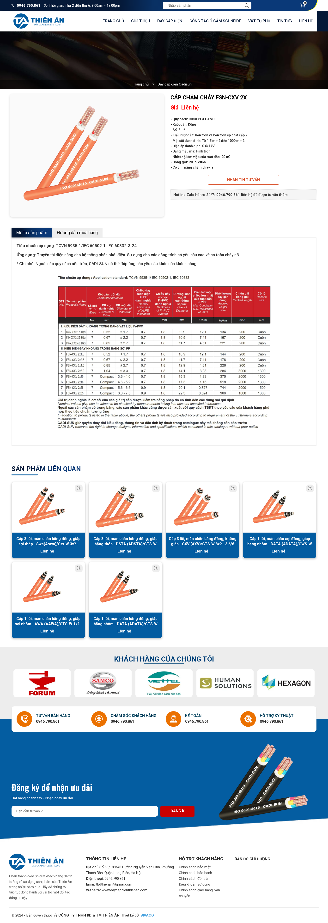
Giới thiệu (140, 21)
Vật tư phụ (259, 21)
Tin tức (284, 21)
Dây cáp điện (169, 21)
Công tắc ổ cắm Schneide (215, 21)
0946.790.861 (28, 5)
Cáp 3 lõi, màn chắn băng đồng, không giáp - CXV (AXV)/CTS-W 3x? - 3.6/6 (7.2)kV (203, 544)
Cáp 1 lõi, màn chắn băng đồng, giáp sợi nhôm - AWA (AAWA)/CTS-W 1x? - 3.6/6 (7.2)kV (48, 624)
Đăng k (177, 811)
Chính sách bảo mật (195, 867)
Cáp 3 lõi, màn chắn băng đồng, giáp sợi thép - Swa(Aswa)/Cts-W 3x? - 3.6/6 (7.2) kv (48, 544)
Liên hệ (306, 21)
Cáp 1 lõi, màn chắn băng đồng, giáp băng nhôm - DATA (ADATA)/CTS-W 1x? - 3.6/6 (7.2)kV (125, 624)
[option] (87, 154)
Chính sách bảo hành (195, 873)
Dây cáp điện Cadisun (175, 84)
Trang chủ (113, 21)
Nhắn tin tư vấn (243, 179)
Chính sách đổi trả (193, 878)
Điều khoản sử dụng (194, 884)
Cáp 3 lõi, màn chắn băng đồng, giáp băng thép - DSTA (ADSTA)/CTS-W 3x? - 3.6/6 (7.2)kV (125, 544)
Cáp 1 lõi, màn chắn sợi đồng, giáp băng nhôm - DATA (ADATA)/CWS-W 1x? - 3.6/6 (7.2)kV (279, 544)
